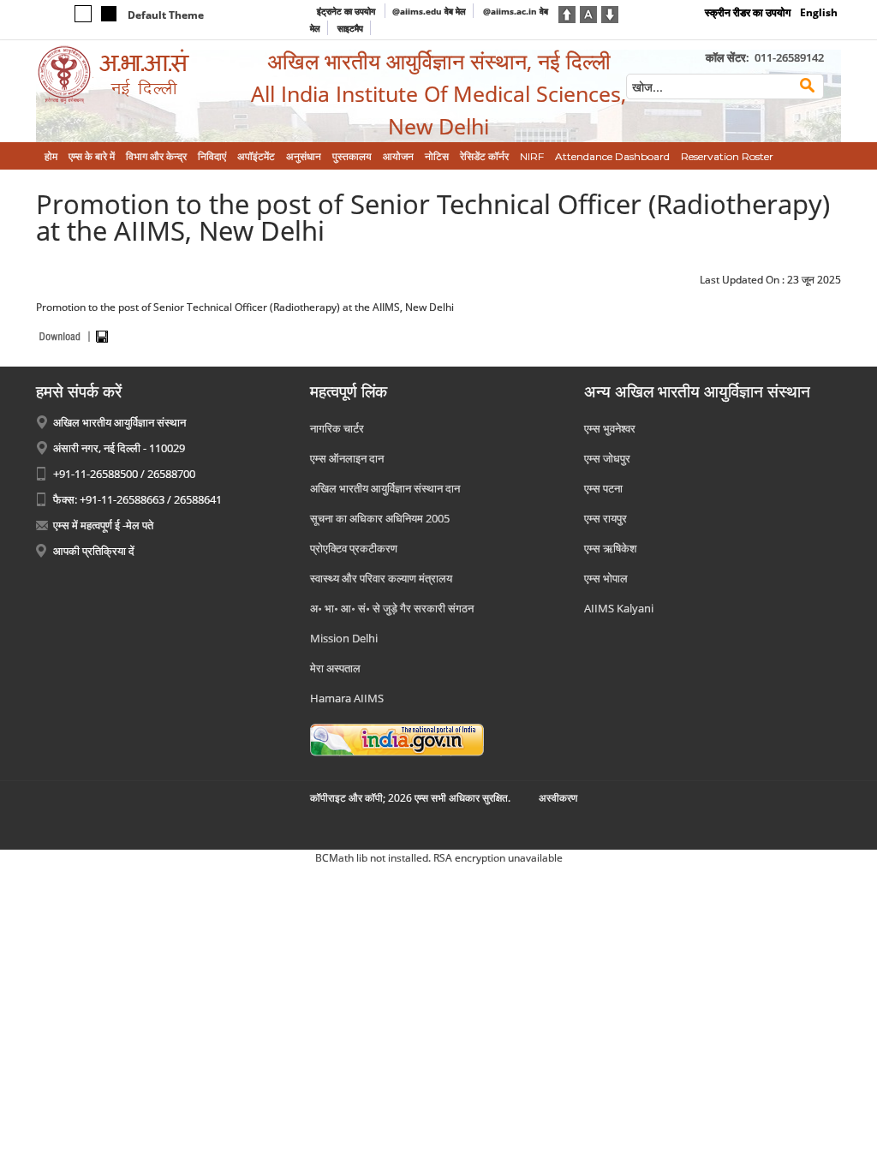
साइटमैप (350, 28)
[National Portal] (397, 738)
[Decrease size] (609, 12)
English (819, 12)
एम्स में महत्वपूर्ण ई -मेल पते (103, 525)
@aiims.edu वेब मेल (429, 11)
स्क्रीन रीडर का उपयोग (747, 12)
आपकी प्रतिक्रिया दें (93, 550)
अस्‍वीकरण (558, 798)
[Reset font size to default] (588, 12)
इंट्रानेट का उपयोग (347, 11)
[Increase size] (567, 12)
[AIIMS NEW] (130, 75)
